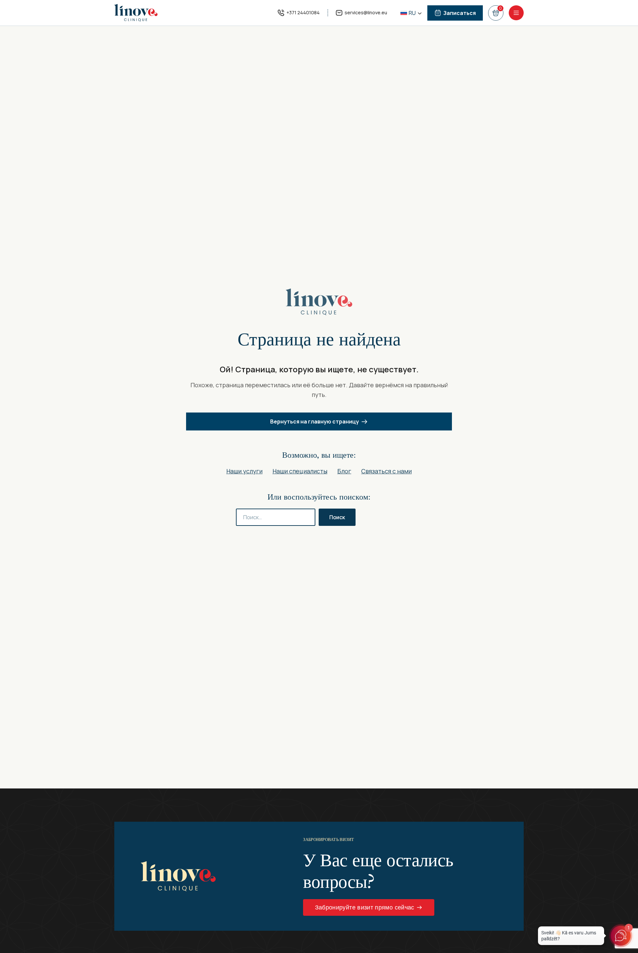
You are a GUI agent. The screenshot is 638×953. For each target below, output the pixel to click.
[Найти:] (275, 517)
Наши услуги (244, 471)
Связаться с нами (386, 471)
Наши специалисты (299, 471)
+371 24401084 (303, 12)
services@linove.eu (366, 12)
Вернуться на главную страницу (314, 421)
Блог (344, 471)
